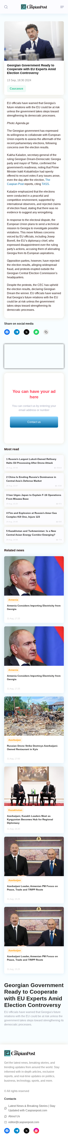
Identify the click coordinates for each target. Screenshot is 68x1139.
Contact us (34, 422)
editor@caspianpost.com (23, 1122)
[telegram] (17, 332)
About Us (14, 1116)
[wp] (36, 332)
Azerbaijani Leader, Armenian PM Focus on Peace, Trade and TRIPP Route (32, 888)
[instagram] (36, 1130)
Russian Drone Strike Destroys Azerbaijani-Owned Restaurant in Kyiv (32, 747)
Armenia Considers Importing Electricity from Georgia (34, 607)
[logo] (34, 7)
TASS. (46, 184)
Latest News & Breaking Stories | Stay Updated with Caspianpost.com (31, 1108)
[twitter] (26, 332)
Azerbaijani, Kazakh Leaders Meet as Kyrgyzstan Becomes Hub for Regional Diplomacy (30, 819)
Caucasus (16, 88)
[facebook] (7, 332)
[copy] (46, 332)
